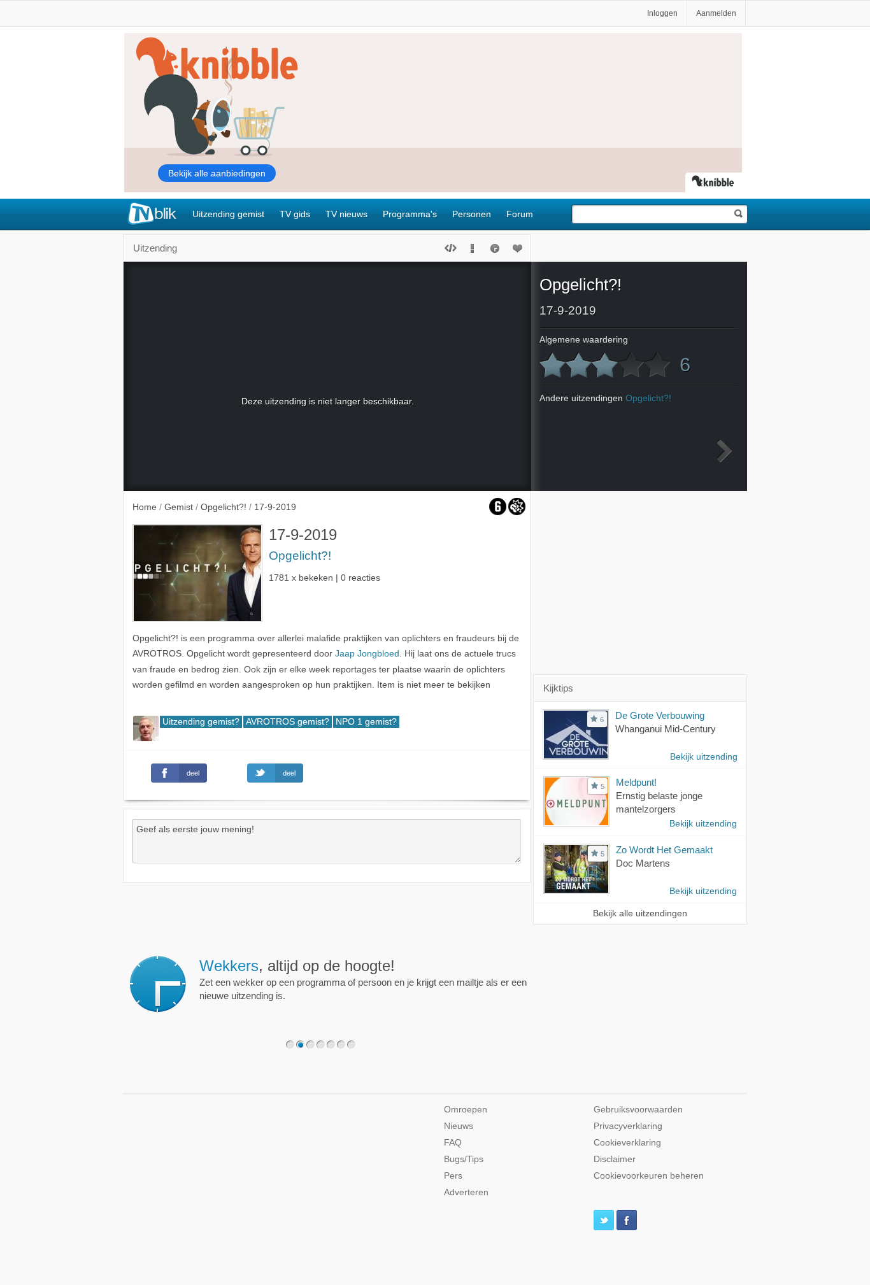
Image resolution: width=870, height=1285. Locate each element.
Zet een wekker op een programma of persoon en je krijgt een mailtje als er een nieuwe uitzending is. (363, 979)
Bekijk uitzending (704, 757)
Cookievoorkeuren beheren (649, 1176)
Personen (471, 214)
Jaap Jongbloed (367, 653)
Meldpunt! (636, 782)
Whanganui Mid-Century (665, 728)
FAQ (453, 1142)
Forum (519, 214)
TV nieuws (346, 214)
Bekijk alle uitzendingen (640, 913)
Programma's (410, 214)
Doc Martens (643, 863)
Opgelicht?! (300, 555)
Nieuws (458, 1126)
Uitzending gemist (228, 214)
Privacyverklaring (628, 1126)
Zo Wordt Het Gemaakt (664, 849)
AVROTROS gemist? (287, 722)
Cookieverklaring (627, 1142)
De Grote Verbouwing (659, 715)
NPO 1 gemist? (366, 722)
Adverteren (466, 1192)
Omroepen (465, 1109)
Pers (453, 1176)
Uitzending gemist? (200, 722)
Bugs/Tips (463, 1159)
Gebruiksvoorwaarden (638, 1109)
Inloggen (662, 13)
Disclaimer (615, 1159)
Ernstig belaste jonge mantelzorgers (659, 802)
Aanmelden (716, 13)
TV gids (295, 214)
